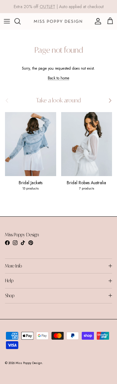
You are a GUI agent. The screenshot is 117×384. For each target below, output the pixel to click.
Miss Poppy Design (29, 363)
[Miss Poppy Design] (58, 21)
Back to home (58, 78)
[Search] (20, 21)
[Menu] (7, 21)
